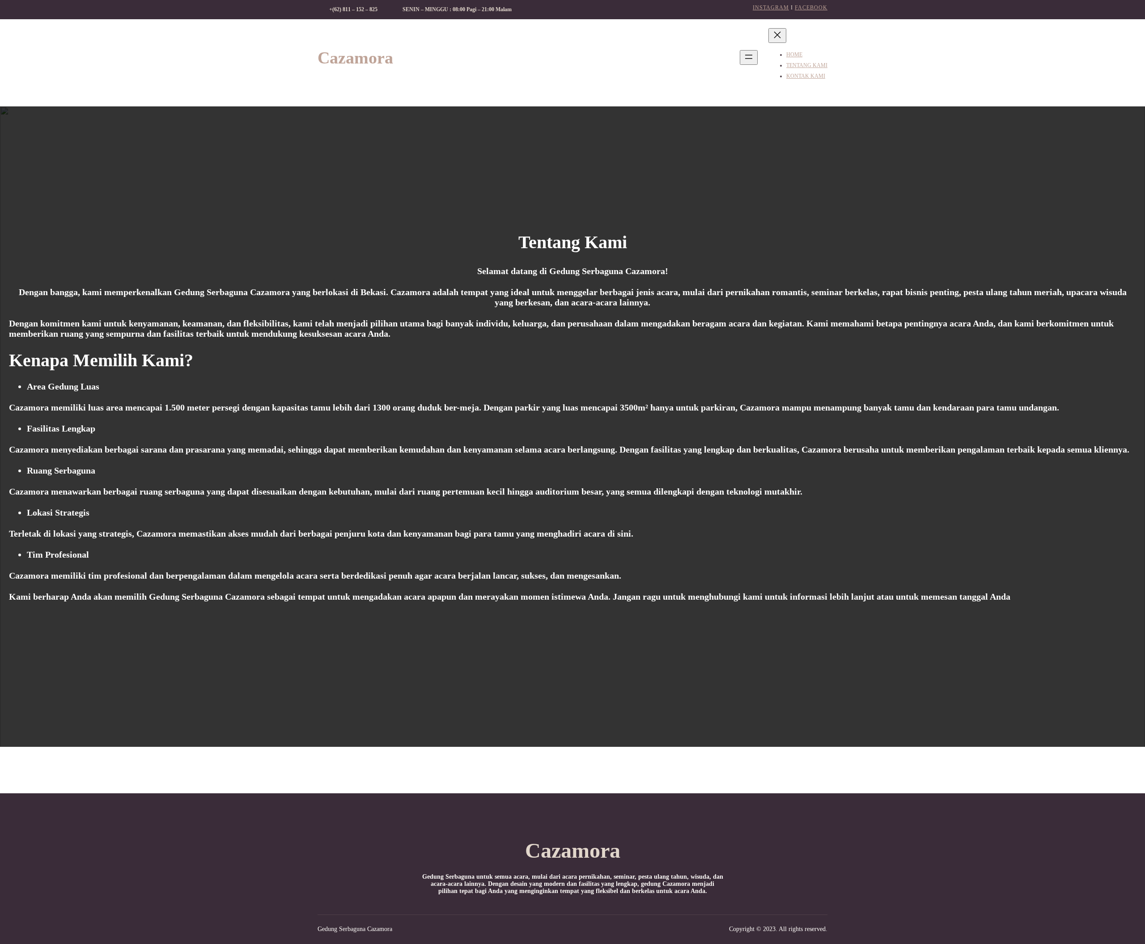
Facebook (811, 7)
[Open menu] (749, 57)
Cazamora (355, 57)
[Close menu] (777, 35)
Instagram (771, 7)
